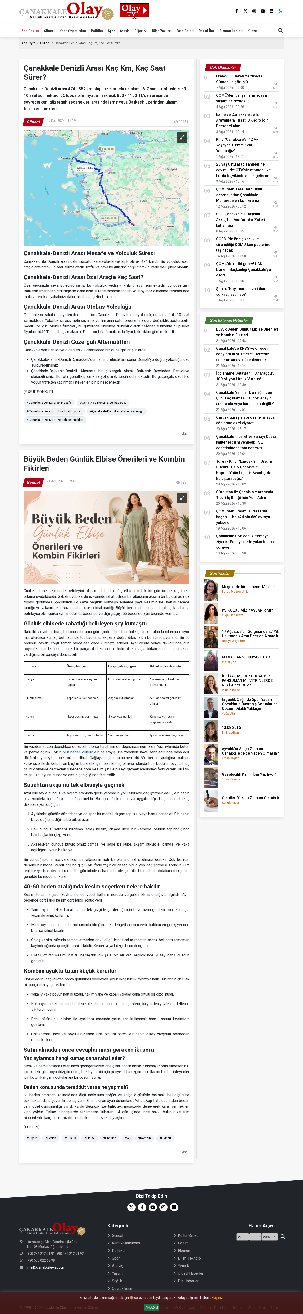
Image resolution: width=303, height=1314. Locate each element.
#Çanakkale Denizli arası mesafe (49, 402)
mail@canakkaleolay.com (46, 1267)
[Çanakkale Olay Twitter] (130, 1207)
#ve (127, 1138)
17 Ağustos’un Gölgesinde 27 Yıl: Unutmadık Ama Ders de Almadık (250, 636)
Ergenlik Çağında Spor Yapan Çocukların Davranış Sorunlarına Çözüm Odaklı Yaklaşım (250, 706)
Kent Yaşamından (73, 30)
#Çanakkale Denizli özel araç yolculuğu (116, 411)
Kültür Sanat (188, 1235)
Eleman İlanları (231, 30)
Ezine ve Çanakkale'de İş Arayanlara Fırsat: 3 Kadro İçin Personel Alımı (242, 120)
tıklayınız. (216, 1298)
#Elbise (90, 1138)
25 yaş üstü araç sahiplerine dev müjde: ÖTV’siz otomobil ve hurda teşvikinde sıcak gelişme (243, 170)
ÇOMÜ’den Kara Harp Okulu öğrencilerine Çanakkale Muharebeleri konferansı (239, 195)
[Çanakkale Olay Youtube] (151, 1207)
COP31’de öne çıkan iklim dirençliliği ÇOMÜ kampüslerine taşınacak (243, 245)
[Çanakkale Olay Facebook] (141, 1207)
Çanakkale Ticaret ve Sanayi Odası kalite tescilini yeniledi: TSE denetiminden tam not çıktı (246, 442)
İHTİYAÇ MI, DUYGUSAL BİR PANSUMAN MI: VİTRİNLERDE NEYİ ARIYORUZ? (247, 683)
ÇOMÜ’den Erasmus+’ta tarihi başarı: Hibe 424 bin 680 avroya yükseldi (243, 517)
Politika (97, 30)
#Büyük (32, 1138)
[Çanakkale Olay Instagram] (162, 1207)
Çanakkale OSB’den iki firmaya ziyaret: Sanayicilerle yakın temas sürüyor (245, 542)
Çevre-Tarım (122, 1288)
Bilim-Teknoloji (190, 1258)
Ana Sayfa (28, 43)
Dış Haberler (188, 1281)
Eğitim (183, 1243)
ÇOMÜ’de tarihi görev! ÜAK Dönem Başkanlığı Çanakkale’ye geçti (243, 269)
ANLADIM (151, 1307)
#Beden (50, 1138)
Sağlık (117, 1281)
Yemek (183, 1266)
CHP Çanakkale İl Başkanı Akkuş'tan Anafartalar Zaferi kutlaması (240, 220)
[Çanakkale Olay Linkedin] (173, 1207)
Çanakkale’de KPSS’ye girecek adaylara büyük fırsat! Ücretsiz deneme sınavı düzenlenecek (242, 354)
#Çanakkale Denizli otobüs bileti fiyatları (54, 411)
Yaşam (117, 1273)
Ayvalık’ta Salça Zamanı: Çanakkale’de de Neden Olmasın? (250, 753)
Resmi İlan (207, 30)
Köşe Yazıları (162, 30)
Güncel (49, 30)
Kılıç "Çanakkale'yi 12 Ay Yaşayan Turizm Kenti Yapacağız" (237, 145)
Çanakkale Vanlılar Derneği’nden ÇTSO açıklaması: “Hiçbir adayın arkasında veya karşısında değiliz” (245, 398)
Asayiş (124, 30)
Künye (252, 30)
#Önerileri (109, 1138)
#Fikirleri (165, 1138)
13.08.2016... (233, 729)
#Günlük (70, 1138)
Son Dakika (30, 30)
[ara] (282, 1237)
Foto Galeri (185, 30)
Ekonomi (185, 1250)
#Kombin (144, 1138)
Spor (111, 30)
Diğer (138, 30)
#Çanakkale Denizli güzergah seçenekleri (55, 419)
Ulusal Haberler (190, 1273)
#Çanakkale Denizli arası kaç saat (103, 402)
